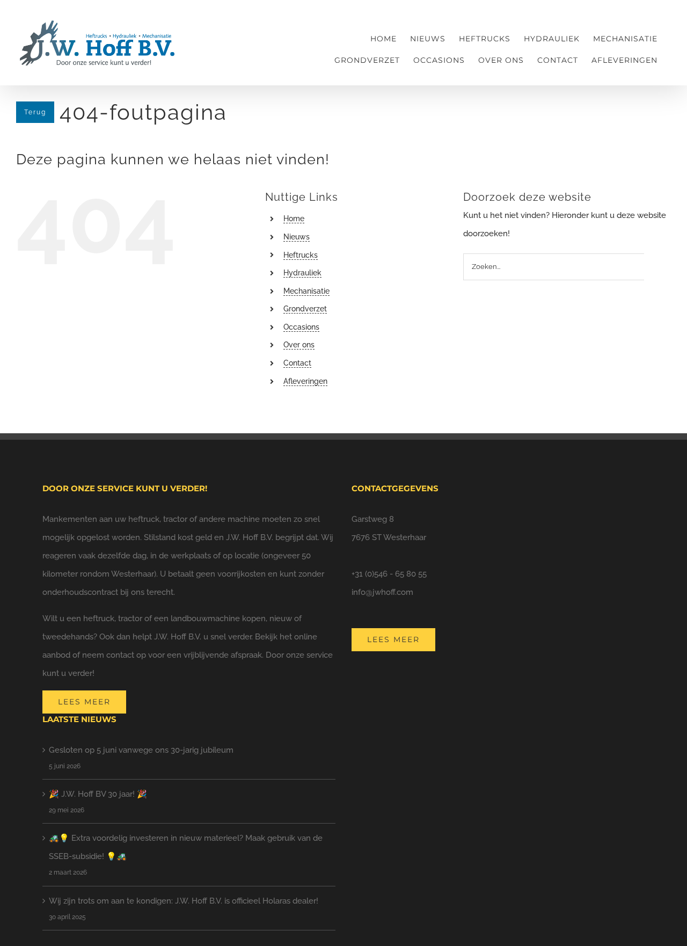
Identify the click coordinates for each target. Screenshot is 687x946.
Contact (297, 363)
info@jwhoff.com (382, 592)
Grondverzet (305, 308)
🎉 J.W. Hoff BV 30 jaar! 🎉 (98, 794)
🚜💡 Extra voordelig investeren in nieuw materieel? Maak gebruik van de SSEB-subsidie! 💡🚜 (186, 847)
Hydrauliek (302, 272)
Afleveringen (305, 381)
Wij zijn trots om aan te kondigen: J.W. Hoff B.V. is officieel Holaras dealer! (183, 901)
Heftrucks (300, 255)
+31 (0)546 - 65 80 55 (389, 574)
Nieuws (296, 236)
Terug (35, 112)
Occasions (301, 327)
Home (293, 218)
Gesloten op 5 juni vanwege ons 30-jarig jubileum (141, 750)
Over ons (299, 344)
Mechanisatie (306, 291)
